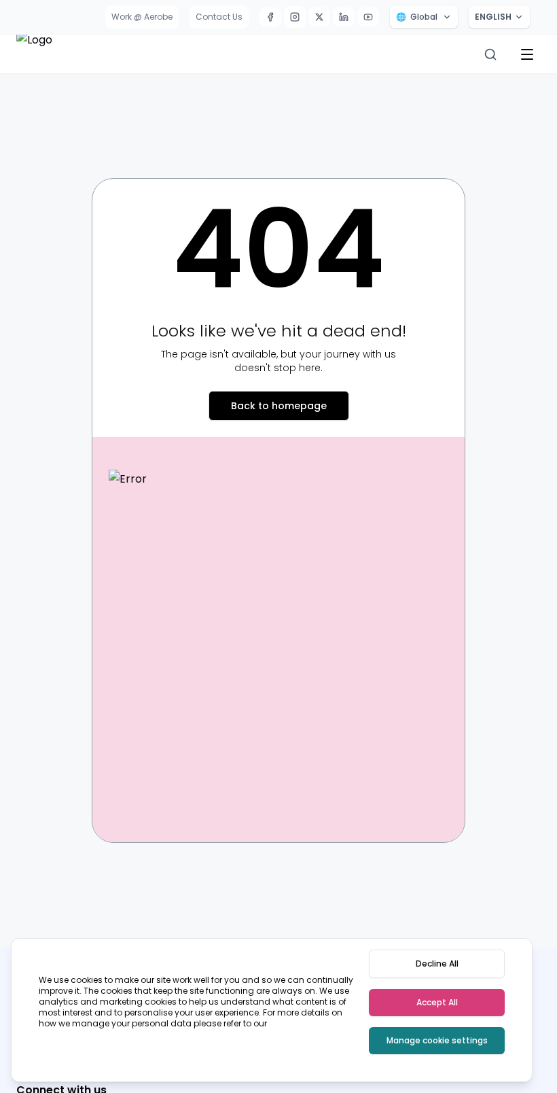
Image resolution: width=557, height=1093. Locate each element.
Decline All (437, 963)
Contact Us (219, 16)
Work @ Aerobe (142, 16)
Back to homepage (279, 406)
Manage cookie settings (437, 1040)
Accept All (437, 1002)
